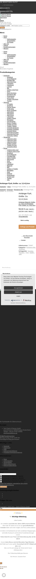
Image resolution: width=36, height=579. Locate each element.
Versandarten (11, 40)
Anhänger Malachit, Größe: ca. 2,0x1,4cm (27, 203)
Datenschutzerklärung (10, 451)
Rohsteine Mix (11, 94)
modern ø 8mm (11, 143)
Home (5, 36)
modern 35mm (11, 118)
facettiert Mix (11, 80)
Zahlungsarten (11, 39)
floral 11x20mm (11, 110)
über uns (6, 44)
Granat (9, 162)
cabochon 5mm (12, 140)
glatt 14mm (10, 112)
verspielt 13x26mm (13, 129)
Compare (23, 240)
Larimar (9, 86)
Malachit (9, 166)
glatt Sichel (10, 159)
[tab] (7, 267)
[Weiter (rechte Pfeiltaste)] (2, 568)
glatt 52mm (10, 115)
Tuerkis (9, 101)
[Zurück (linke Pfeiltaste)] (0, 568)
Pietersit (9, 173)
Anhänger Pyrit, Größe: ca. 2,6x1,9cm (27, 204)
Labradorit (10, 83)
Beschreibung (6, 267)
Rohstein (21, 252)
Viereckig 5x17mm (13, 134)
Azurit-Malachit (11, 79)
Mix (8, 88)
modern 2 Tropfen (12, 169)
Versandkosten (23, 216)
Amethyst (10, 77)
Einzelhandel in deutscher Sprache (13, 482)
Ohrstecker (6, 137)
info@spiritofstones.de (10, 433)
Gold (8, 161)
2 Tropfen (10, 104)
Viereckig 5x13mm (13, 132)
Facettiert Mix (11, 156)
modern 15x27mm (12, 90)
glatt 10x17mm (11, 82)
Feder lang (10, 109)
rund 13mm (10, 98)
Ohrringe (6, 102)
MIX (8, 167)
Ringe (5, 148)
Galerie (5, 45)
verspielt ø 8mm (12, 147)
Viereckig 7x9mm (12, 135)
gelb (20, 254)
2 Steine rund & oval (13, 151)
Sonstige (30, 251)
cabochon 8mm (12, 142)
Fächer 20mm (11, 107)
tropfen (32, 252)
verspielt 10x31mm (13, 128)
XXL (8, 180)
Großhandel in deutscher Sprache (12, 476)
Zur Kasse (10, 42)
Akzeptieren (18, 288)
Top (1, 508)
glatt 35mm (10, 113)
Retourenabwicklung (9, 465)
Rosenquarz (11, 96)
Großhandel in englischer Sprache (13, 478)
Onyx (8, 91)
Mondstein (10, 120)
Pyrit (27, 252)
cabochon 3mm (12, 139)
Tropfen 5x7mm (12, 124)
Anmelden (3, 9)
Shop (5, 37)
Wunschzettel (6, 11)
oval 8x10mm (11, 121)
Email (2, 472)
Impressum (6, 447)
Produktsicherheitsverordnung (12, 452)
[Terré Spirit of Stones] (5, 14)
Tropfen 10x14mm (12, 99)
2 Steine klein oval (12, 150)
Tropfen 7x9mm (12, 126)
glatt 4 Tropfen (11, 158)
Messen (5, 48)
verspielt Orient (11, 131)
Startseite (3, 186)
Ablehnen (18, 292)
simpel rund (10, 177)
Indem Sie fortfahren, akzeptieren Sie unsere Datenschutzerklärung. (14, 484)
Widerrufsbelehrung (9, 464)
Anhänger (6, 75)
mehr (18, 296)
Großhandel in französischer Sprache (13, 480)
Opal (8, 172)
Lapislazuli (10, 85)
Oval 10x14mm (11, 93)
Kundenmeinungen (9, 47)
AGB (4, 449)
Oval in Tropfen (11, 123)
